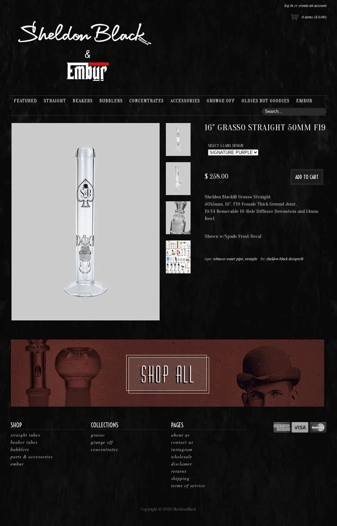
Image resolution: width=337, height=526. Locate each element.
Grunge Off (102, 442)
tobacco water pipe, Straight (235, 258)
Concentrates (104, 449)
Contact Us (182, 442)
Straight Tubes (25, 435)
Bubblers (20, 449)
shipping (180, 478)
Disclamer (181, 464)
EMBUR (17, 464)
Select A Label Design (225, 145)
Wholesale (181, 456)
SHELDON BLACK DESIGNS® (284, 258)
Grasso (98, 435)
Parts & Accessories (32, 456)
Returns (178, 471)
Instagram (182, 449)
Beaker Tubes (24, 442)
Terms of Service (188, 485)
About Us (180, 435)
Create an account (312, 5)
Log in (288, 5)
